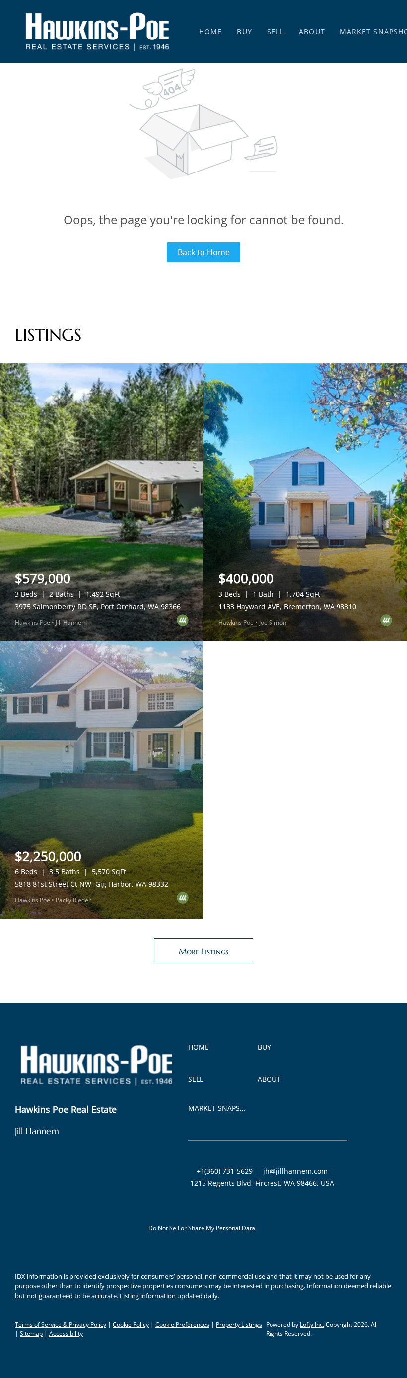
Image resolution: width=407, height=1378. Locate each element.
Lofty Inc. (312, 1325)
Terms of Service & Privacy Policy (60, 1325)
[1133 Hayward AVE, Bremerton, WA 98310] (305, 502)
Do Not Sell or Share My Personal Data (201, 1228)
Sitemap (31, 1333)
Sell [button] (275, 31)
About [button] (312, 31)
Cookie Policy (131, 1325)
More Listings (203, 951)
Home (210, 31)
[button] (97, 32)
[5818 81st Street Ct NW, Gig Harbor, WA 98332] (102, 780)
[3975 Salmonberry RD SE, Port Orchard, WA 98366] (102, 502)
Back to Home (204, 252)
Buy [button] (244, 31)
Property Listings (239, 1325)
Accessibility (66, 1333)
